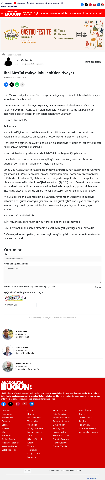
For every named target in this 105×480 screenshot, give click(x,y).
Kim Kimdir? (7, 435)
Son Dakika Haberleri (89, 432)
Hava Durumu (60, 442)
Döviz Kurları (59, 424)
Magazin (31, 457)
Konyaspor (7, 414)
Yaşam (30, 446)
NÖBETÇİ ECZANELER (9, 6)
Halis (23, 60)
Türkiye (5, 428)
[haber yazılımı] (91, 478)
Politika (31, 410)
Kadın (30, 442)
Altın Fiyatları (59, 428)
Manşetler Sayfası (61, 417)
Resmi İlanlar (85, 410)
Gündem (6, 410)
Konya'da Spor (34, 453)
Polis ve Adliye (34, 417)
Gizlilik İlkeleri (85, 417)
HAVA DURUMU (53, 3)
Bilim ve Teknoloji (35, 439)
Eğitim (5, 432)
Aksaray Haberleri (10, 442)
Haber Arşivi (84, 424)
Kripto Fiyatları (60, 432)
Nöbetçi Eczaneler (61, 439)
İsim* (6, 254)
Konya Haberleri (35, 432)
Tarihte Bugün (8, 439)
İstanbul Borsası (61, 421)
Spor (29, 435)
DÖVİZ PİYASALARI (37, 3)
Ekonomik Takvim (61, 435)
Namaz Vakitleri (60, 446)
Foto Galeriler (59, 414)
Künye (82, 414)
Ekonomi (6, 421)
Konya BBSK (7, 417)
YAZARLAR (8, 3)
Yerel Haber (33, 421)
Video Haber (33, 424)
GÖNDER (97, 287)
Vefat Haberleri (9, 449)
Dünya (30, 414)
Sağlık (5, 424)
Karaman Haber (9, 446)
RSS (28, 470)
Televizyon (32, 449)
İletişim (82, 421)
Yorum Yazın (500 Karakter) (16, 264)
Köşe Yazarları (13, 54)
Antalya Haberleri (35, 428)
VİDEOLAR (21, 3)
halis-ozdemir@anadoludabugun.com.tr (30, 64)
